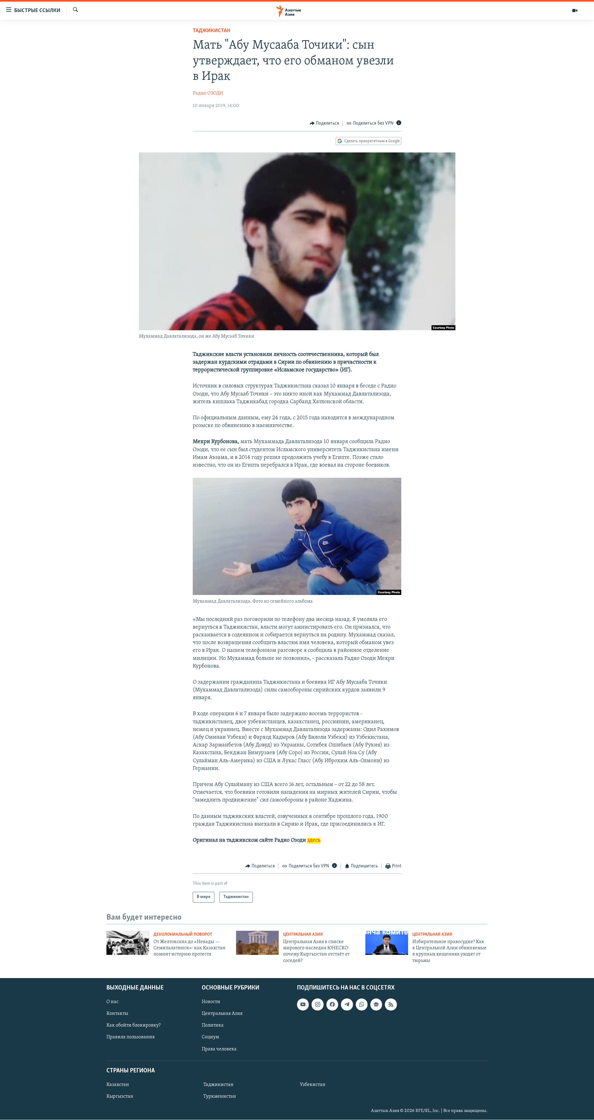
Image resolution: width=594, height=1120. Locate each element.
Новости (211, 1002)
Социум (210, 1037)
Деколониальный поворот (182, 934)
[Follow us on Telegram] (347, 1005)
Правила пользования (130, 1037)
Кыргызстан (119, 1096)
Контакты (117, 1013)
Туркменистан (219, 1096)
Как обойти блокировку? (133, 1025)
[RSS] (391, 1005)
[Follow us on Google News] (376, 1005)
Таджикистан (211, 31)
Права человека (219, 1049)
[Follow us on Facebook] (332, 1005)
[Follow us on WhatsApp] (362, 1005)
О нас (112, 1002)
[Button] (324, 123)
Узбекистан (312, 1084)
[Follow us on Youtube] (303, 1005)
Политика (213, 1025)
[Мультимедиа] (575, 10)
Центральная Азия (303, 934)
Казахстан (117, 1084)
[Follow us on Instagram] (317, 1005)
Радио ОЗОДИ (208, 93)
